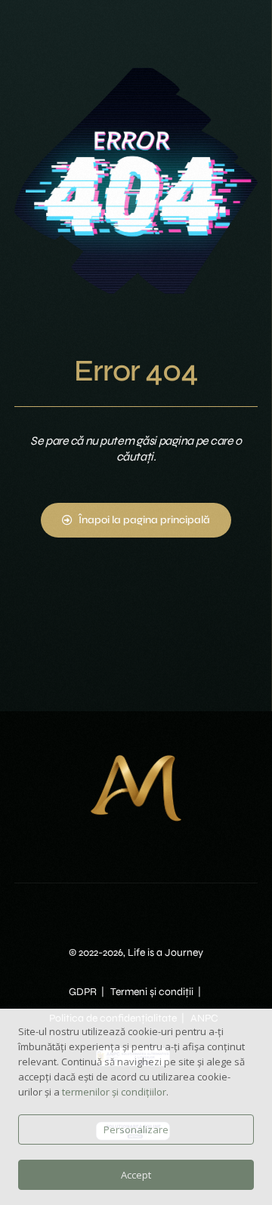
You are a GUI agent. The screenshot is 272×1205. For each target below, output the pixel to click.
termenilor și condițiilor (114, 1092)
